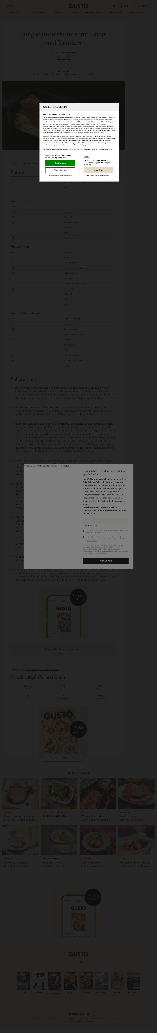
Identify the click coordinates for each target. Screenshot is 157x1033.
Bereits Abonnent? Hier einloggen (98, 175)
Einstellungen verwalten (60, 170)
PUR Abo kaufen (98, 170)
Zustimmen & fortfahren (60, 163)
